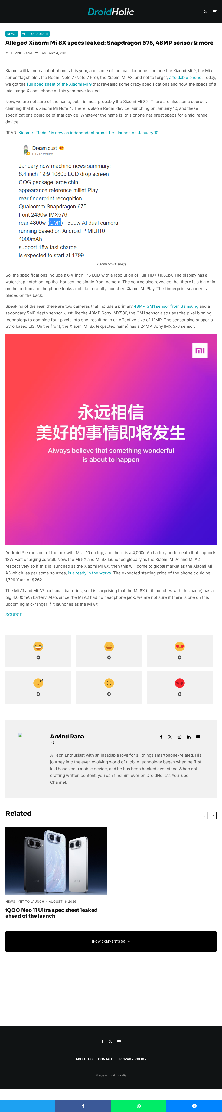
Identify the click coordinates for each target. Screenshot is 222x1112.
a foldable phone (185, 77)
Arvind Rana (20, 53)
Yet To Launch (35, 34)
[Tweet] (28, 1106)
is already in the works (89, 573)
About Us (84, 1059)
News (12, 34)
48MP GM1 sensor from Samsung (166, 306)
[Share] (83, 1106)
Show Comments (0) (108, 941)
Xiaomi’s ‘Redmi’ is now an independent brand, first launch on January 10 (88, 132)
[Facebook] (102, 1041)
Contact (106, 1059)
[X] (110, 1041)
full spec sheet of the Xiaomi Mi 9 (59, 84)
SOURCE (13, 614)
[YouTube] (119, 1041)
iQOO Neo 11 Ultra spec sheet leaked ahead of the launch (51, 913)
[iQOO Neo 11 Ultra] (56, 861)
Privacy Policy (133, 1059)
